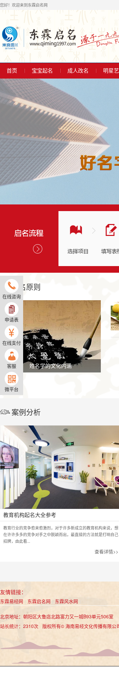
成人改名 (78, 71)
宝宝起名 (42, 71)
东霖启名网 (39, 601)
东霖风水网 (66, 601)
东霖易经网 (11, 601)
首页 (12, 71)
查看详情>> (106, 551)
